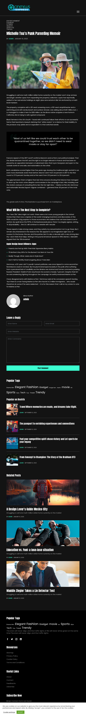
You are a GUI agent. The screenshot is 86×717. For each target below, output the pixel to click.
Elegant (20, 387)
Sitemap (10, 653)
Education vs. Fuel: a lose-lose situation (30, 550)
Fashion (10, 22)
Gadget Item (52, 387)
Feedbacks (11, 683)
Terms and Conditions (16, 663)
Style (17, 393)
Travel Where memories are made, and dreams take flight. (48, 406)
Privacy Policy (12, 656)
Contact (10, 680)
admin (11, 39)
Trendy (40, 392)
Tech (22, 392)
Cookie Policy (12, 659)
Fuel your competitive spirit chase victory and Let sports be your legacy (49, 440)
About (9, 677)
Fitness (10, 24)
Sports (11, 392)
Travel (9, 29)
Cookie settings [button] (9, 712)
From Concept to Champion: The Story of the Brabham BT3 (47, 457)
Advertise (10, 687)
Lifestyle (10, 27)
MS (71, 387)
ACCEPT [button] (20, 712)
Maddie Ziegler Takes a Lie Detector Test (31, 590)
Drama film (10, 388)
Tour (27, 393)
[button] (78, 11)
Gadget (43, 387)
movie (66, 387)
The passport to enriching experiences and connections (47, 423)
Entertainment (13, 21)
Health (10, 26)
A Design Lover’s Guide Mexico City (27, 509)
